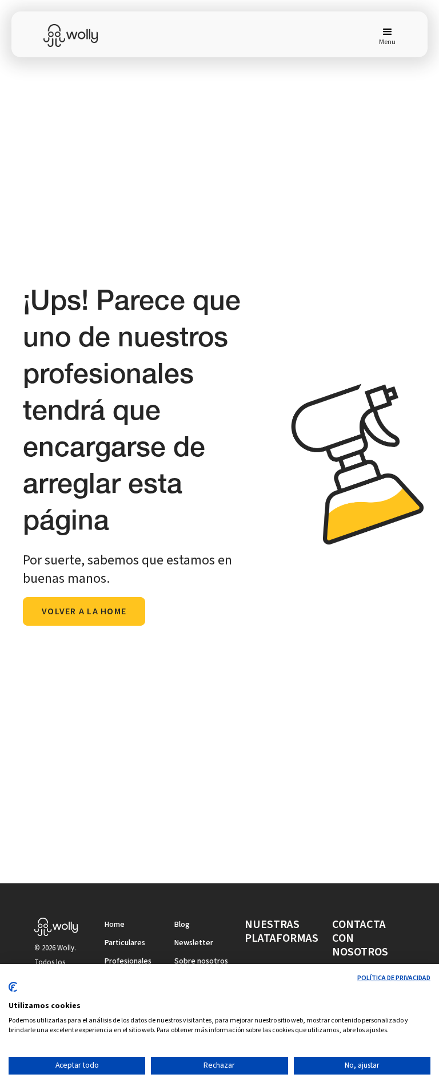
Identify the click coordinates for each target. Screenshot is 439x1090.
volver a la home (84, 611)
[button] (383, 35)
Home (115, 924)
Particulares (125, 943)
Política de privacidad (393, 978)
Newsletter (193, 943)
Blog (182, 924)
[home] (77, 35)
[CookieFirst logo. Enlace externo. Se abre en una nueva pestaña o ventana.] (13, 991)
